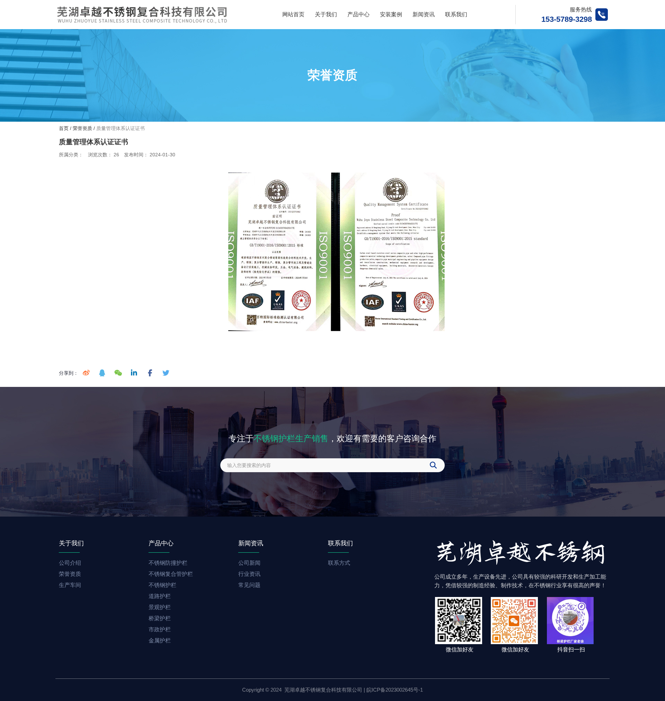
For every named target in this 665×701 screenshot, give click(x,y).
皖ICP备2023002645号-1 (394, 690)
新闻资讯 (424, 14)
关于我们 (326, 14)
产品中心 (358, 14)
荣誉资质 (82, 128)
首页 (64, 128)
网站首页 (293, 14)
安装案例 (391, 14)
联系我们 (456, 14)
